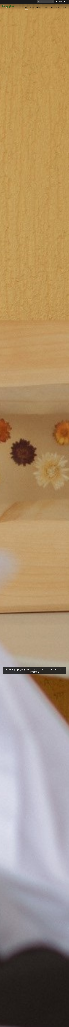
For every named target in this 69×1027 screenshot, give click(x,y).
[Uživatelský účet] (56, 2)
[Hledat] (53, 2)
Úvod (26, 7)
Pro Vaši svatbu (55, 7)
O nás (32, 7)
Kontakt (46, 7)
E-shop (64, 7)
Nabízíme (38, 7)
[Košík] (64, 2)
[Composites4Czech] (8, 6)
